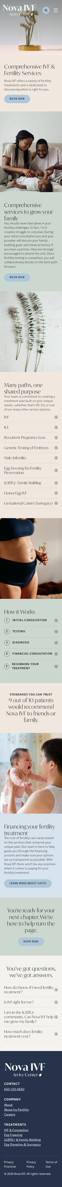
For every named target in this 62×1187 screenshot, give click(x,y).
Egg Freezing (13, 1135)
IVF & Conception (16, 1130)
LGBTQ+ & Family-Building (22, 1140)
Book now (17, 99)
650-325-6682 (14, 1089)
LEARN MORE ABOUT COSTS (28, 883)
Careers (9, 1114)
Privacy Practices (10, 1164)
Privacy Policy (31, 1164)
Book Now (17, 277)
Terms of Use (51, 1164)
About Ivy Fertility (16, 1110)
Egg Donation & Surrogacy (22, 1144)
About (8, 1105)
